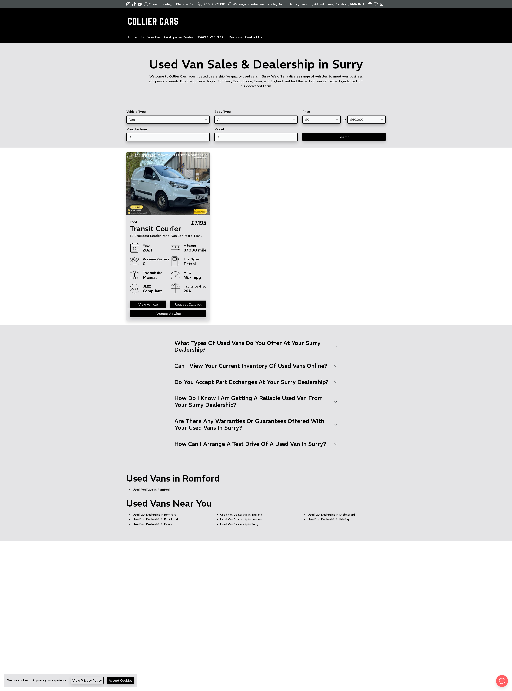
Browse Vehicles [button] (209, 37)
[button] (382, 4)
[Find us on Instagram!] (129, 4)
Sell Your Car (150, 37)
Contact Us (253, 37)
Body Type (222, 112)
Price (306, 112)
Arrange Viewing (168, 314)
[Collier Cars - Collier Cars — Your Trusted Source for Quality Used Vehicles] (153, 19)
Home (132, 37)
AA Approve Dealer (178, 37)
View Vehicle (148, 304)
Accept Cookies (120, 680)
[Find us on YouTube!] (140, 4)
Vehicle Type (136, 112)
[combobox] (168, 119)
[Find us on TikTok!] (135, 4)
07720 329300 (214, 4)
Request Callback (188, 304)
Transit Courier (155, 228)
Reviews (235, 37)
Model (219, 129)
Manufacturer (136, 129)
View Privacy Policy (87, 680)
